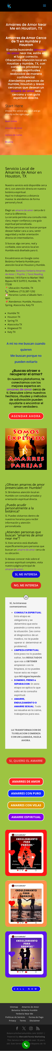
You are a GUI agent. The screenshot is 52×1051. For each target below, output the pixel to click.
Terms (23, 1020)
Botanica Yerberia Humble (24, 1010)
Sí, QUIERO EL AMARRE (26, 761)
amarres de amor (19, 389)
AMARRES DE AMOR (26, 781)
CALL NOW (26, 988)
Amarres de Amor (21, 24)
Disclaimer (35, 1020)
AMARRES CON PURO (26, 793)
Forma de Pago (36, 1017)
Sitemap (14, 1007)
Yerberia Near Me (24, 1013)
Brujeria (9, 141)
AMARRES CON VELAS (26, 805)
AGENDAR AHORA (26, 416)
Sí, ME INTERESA (26, 574)
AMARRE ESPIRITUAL (26, 817)
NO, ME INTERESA (26, 585)
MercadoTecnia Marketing (32, 1036)
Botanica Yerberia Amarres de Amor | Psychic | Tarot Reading (25, 272)
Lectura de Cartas (13, 135)
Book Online (11, 121)
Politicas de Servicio (15, 1017)
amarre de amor (22, 91)
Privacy (12, 1020)
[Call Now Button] (26, 1045)
